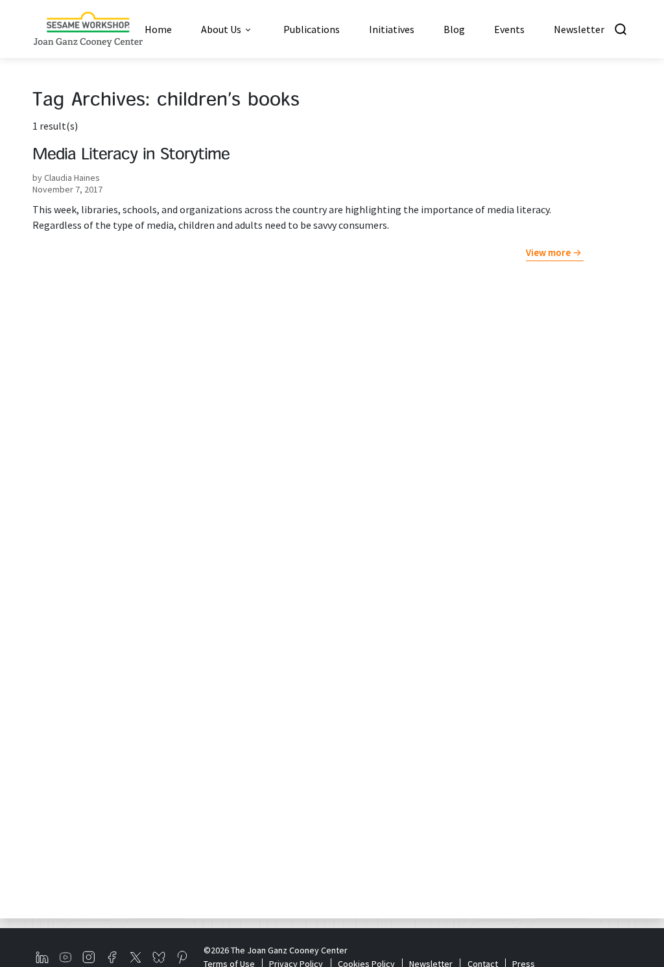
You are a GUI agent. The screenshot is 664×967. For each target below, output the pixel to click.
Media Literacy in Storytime (131, 155)
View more (548, 252)
